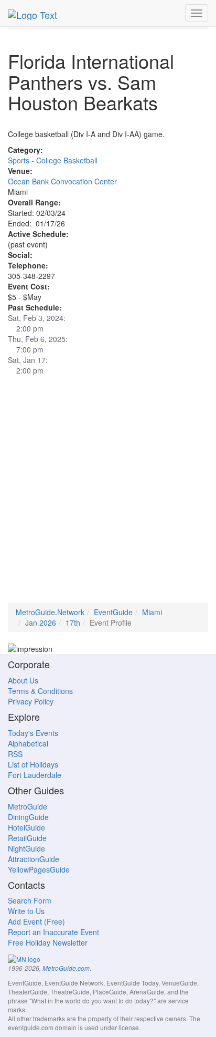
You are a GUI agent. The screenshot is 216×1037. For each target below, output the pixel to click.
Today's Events (33, 733)
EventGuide (113, 612)
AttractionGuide (33, 859)
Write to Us (26, 911)
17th (73, 622)
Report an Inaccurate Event (53, 932)
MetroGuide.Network (50, 612)
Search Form (29, 900)
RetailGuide (27, 838)
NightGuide (26, 848)
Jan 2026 (40, 622)
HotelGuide (26, 827)
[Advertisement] (108, 494)
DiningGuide (28, 817)
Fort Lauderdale (34, 775)
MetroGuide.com (66, 968)
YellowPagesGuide (39, 869)
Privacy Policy (30, 701)
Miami (152, 612)
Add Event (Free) (36, 921)
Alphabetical (28, 743)
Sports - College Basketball (53, 160)
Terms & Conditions (40, 691)
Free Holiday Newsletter (48, 942)
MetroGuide (27, 806)
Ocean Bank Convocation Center (62, 181)
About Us (23, 680)
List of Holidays (33, 764)
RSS (15, 754)
